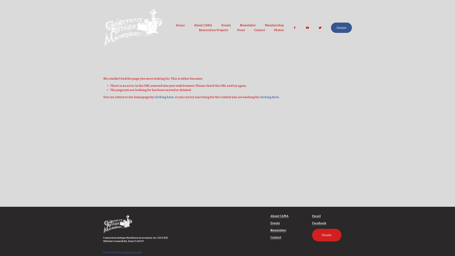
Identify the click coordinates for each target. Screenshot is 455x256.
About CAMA (203, 25)
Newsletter (248, 25)
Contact (259, 30)
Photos (279, 30)
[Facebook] (294, 28)
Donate (341, 28)
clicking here (164, 97)
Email (316, 216)
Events (226, 25)
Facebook (319, 223)
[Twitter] (320, 28)
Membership (274, 25)
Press (241, 30)
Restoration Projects (213, 30)
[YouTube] (307, 28)
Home (180, 25)
